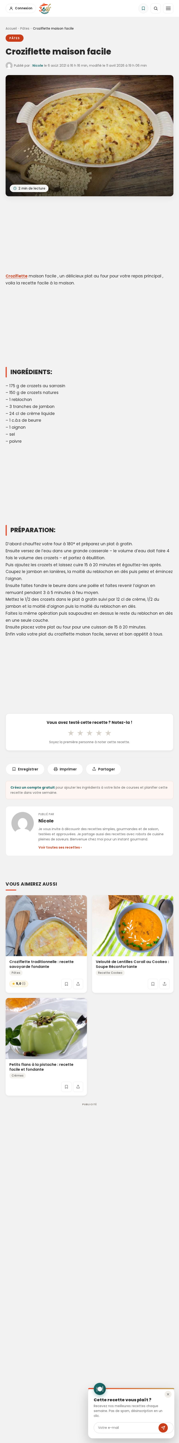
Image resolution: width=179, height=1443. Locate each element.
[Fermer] (168, 1394)
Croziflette (17, 276)
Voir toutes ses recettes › (60, 847)
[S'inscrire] (163, 1428)
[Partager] (78, 984)
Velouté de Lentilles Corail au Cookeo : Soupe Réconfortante (132, 964)
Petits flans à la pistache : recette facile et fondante (41, 1067)
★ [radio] (70, 732)
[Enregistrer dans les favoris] (66, 984)
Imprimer (68, 769)
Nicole (37, 65)
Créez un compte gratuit (32, 787)
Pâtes (24, 28)
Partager (106, 769)
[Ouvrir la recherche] (156, 8)
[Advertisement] (89, 235)
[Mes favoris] (143, 8)
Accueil (11, 28)
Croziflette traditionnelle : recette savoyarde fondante (41, 964)
